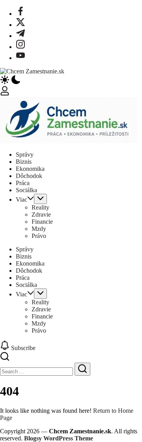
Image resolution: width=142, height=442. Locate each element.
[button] (71, 80)
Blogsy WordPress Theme (58, 438)
